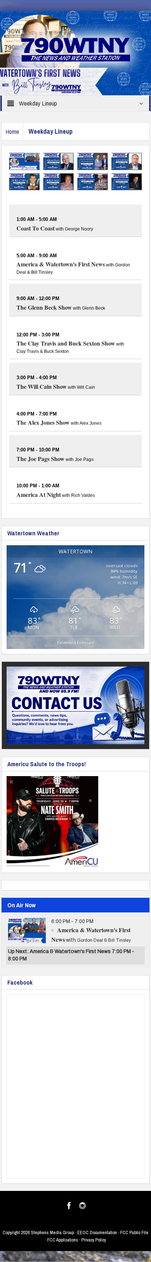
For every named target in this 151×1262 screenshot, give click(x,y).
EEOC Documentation (97, 1232)
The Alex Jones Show (43, 422)
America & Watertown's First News (60, 264)
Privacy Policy (93, 1240)
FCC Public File (134, 1232)
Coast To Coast (35, 228)
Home (12, 131)
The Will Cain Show (41, 386)
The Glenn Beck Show (44, 307)
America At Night (38, 494)
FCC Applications (62, 1240)
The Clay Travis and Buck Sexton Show (65, 343)
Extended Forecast (75, 642)
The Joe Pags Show (40, 458)
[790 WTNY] (75, 53)
